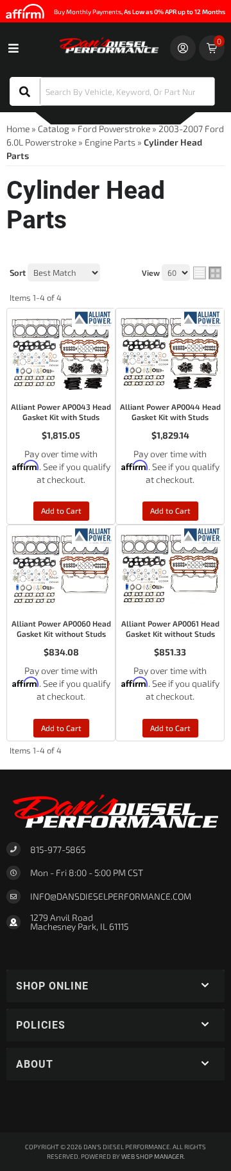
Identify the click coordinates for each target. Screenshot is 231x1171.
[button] (112, 91)
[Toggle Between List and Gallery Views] (207, 273)
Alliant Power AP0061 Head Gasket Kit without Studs (170, 629)
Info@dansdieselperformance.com (110, 896)
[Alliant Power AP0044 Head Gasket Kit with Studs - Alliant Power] (202, 317)
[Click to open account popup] (183, 48)
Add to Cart (61, 510)
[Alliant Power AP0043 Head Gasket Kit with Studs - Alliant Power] (93, 317)
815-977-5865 (57, 849)
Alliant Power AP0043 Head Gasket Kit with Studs (61, 412)
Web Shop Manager (152, 1156)
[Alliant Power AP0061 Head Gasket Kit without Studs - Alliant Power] (202, 534)
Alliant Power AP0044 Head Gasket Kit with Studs (170, 412)
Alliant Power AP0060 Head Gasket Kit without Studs (61, 629)
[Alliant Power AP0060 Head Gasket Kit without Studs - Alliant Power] (93, 534)
